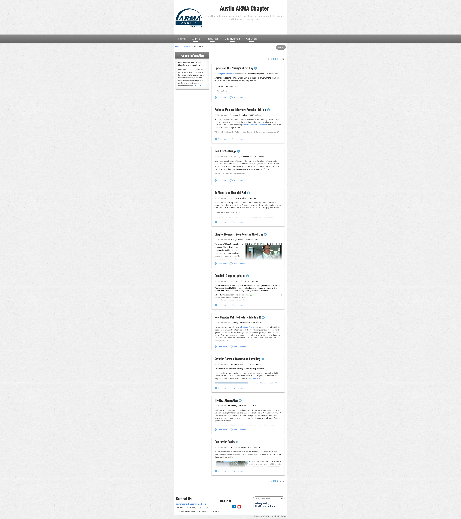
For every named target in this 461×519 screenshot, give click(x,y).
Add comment (240, 97)
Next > (280, 59)
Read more (222, 97)
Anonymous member (225, 73)
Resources (186, 46)
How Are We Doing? (225, 151)
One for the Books (225, 442)
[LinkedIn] (234, 507)
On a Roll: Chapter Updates (230, 276)
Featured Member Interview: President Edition (240, 110)
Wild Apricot (267, 516)
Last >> (283, 59)
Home (177, 46)
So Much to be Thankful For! (230, 193)
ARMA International (265, 506)
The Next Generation (226, 400)
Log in (280, 47)
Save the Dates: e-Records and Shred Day (237, 359)
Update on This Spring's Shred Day (234, 68)
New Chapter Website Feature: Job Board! (238, 317)
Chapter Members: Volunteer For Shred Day (239, 234)
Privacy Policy (262, 503)
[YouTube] (239, 507)
